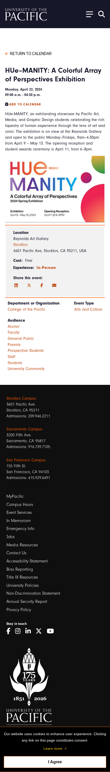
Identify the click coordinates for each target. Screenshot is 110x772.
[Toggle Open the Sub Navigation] (87, 14)
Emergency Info (20, 528)
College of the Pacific (26, 309)
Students (15, 363)
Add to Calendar (25, 104)
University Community (26, 368)
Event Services (19, 512)
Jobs (10, 536)
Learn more (52, 748)
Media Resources (22, 544)
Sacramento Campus (24, 429)
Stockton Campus (21, 398)
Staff (11, 356)
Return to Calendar (31, 53)
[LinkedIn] (16, 285)
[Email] (54, 285)
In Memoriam (18, 520)
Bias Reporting (19, 569)
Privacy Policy (18, 609)
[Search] (101, 14)
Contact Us (16, 552)
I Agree (55, 762)
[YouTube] (52, 631)
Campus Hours (19, 504)
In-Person (46, 267)
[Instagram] (19, 631)
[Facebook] (41, 285)
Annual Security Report (26, 601)
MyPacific (15, 496)
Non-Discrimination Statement (33, 593)
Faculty (13, 332)
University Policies (22, 585)
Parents (14, 344)
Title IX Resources (22, 577)
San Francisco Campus (26, 460)
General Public (21, 338)
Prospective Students (26, 350)
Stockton (20, 244)
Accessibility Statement (27, 561)
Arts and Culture (88, 309)
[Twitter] (29, 285)
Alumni (13, 326)
